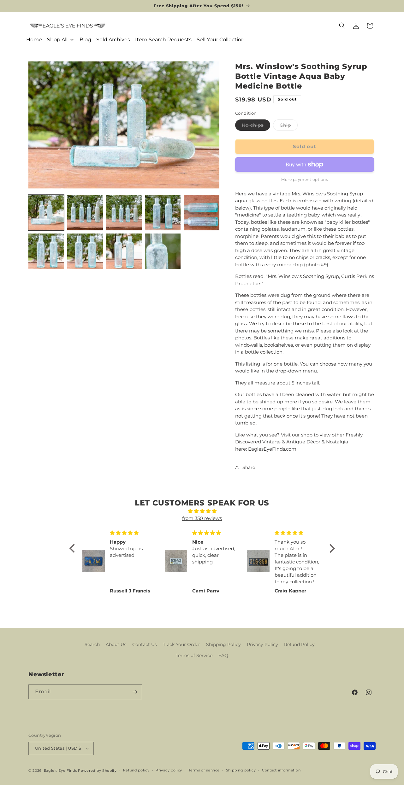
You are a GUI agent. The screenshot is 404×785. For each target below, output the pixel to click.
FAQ (223, 656)
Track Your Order (181, 644)
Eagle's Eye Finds (60, 770)
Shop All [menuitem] (57, 40)
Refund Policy (299, 644)
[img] (202, 511)
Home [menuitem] (34, 40)
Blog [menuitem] (85, 40)
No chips (256, 126)
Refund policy (136, 770)
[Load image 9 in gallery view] (163, 251)
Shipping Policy (223, 644)
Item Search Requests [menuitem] (163, 40)
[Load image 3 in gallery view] (124, 212)
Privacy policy (169, 770)
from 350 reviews (202, 518)
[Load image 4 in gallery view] (163, 212)
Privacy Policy (262, 644)
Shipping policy (241, 770)
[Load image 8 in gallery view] (124, 251)
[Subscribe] (135, 691)
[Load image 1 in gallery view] (46, 212)
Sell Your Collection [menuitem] (221, 40)
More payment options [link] (304, 179)
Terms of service (204, 770)
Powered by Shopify (97, 770)
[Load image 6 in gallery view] (46, 251)
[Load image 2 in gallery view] (85, 212)
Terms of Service (194, 656)
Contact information (281, 770)
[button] (342, 25)
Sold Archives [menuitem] (113, 40)
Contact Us (144, 644)
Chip (289, 126)
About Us (116, 644)
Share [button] (248, 467)
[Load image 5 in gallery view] (201, 212)
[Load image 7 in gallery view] (85, 251)
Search (92, 644)
